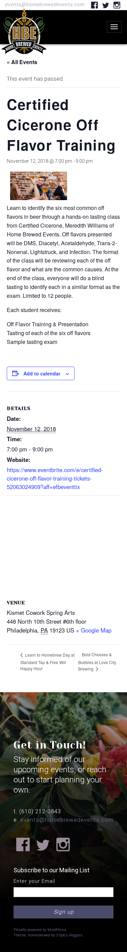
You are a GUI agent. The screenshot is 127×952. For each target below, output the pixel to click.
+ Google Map (93, 630)
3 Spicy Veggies (69, 935)
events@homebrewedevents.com (44, 4)
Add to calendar (41, 373)
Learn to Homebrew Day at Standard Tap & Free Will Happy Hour (47, 661)
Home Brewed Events (24, 59)
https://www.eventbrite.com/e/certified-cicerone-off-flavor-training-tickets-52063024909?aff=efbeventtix (55, 478)
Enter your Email (34, 881)
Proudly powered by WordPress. (40, 930)
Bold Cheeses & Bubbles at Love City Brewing (97, 662)
